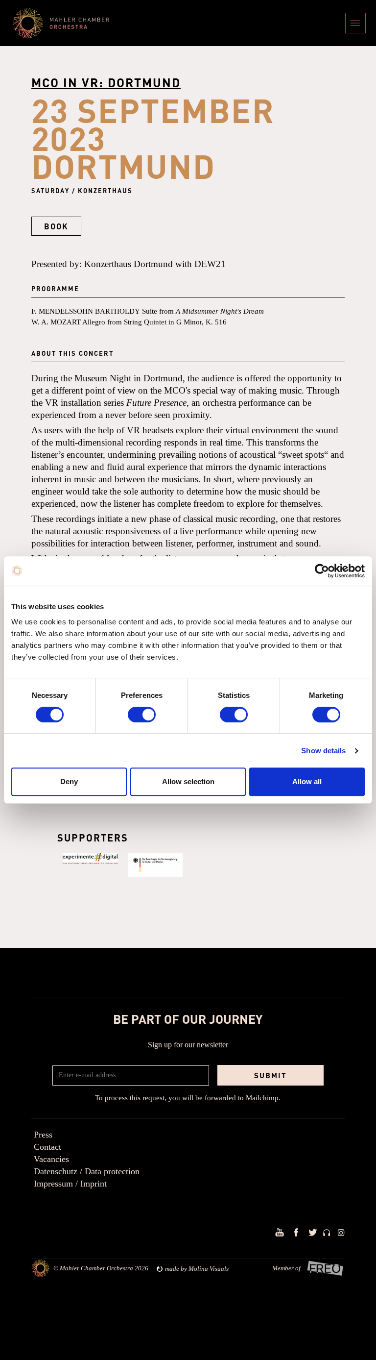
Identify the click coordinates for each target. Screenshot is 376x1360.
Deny (69, 781)
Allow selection (188, 781)
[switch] (142, 714)
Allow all (307, 781)
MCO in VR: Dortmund (106, 82)
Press (43, 1134)
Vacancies (51, 1159)
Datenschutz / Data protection (87, 1171)
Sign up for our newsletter (188, 1044)
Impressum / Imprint (70, 1183)
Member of (286, 1268)
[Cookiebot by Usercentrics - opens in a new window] (322, 571)
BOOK (56, 226)
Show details (323, 750)
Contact (47, 1147)
